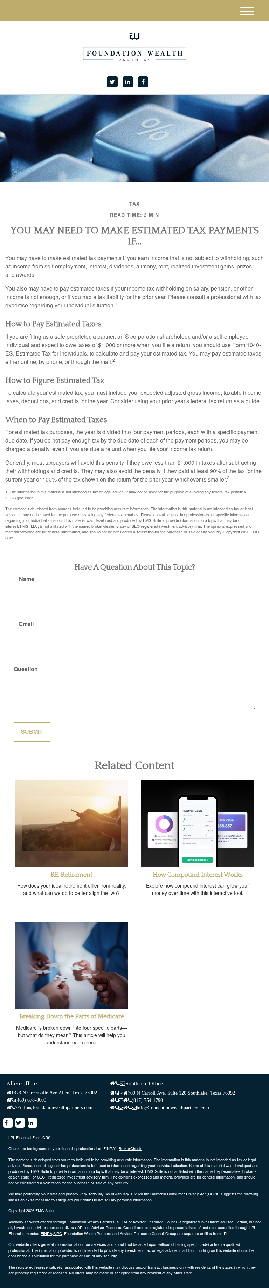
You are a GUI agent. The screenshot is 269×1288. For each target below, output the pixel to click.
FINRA (46, 1233)
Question (26, 669)
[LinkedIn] (128, 81)
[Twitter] (112, 81)
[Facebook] (143, 81)
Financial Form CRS (33, 1137)
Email (26, 624)
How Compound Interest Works (198, 874)
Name (26, 579)
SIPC (57, 1233)
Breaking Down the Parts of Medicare (71, 1016)
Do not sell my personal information (122, 1199)
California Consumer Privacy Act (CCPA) (185, 1193)
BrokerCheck (130, 1148)
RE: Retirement (71, 874)
